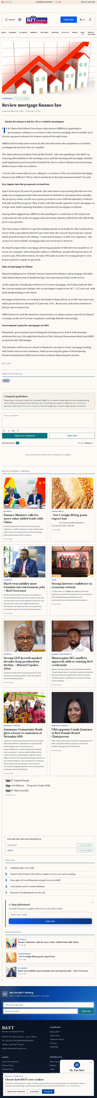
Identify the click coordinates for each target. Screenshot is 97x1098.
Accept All (48, 1091)
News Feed (54, 1061)
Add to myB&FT (23, 99)
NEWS (4, 32)
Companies (7, 98)
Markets (53, 1065)
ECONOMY (23, 32)
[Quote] (13, 431)
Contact (53, 1043)
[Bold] (4, 431)
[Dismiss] (92, 902)
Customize (34, 1091)
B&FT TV (83, 33)
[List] (18, 431)
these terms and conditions (28, 406)
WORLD (75, 32)
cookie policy (75, 1086)
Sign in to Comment (25, 436)
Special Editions (91, 33)
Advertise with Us (57, 1039)
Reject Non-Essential (16, 1091)
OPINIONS (55, 32)
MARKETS (34, 32)
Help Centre (55, 1035)
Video (52, 1069)
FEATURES (44, 32)
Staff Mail (54, 1047)
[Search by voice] (19, 19)
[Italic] (9, 431)
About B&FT (55, 1032)
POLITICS (65, 32)
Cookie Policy (7, 1069)
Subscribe (69, 19)
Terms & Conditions (10, 1061)
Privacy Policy (7, 1065)
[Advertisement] (50, 814)
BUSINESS (12, 32)
